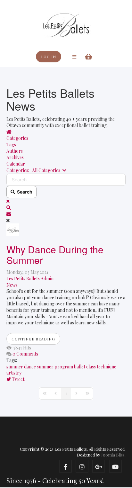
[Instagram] (82, 466)
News (12, 285)
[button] (66, 207)
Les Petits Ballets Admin (30, 279)
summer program (55, 367)
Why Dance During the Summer (54, 254)
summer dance (21, 367)
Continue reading (33, 338)
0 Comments (25, 354)
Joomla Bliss (113, 454)
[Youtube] (115, 466)
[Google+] (98, 466)
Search (23, 191)
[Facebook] (65, 466)
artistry (13, 373)
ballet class (85, 367)
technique (106, 367)
